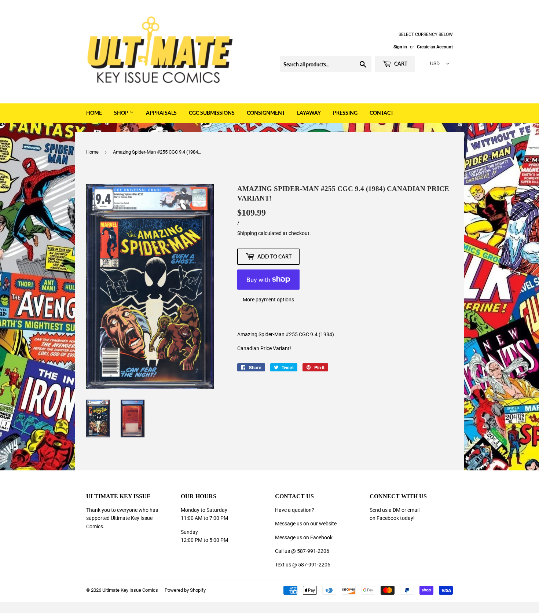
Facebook (388, 518)
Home (94, 113)
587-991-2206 (313, 551)
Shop (121, 113)
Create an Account (435, 46)
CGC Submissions (212, 113)
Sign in (400, 46)
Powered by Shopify (185, 590)
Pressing (345, 113)
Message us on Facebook (304, 537)
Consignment (266, 113)
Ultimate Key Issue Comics (130, 590)
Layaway (309, 113)
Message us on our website (306, 523)
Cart (400, 63)
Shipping (247, 233)
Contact (381, 113)
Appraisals (161, 113)
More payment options (268, 299)
